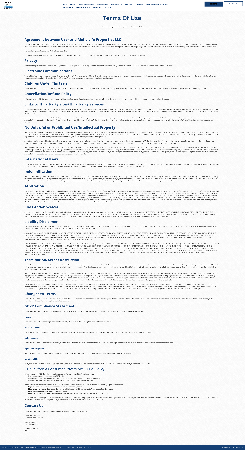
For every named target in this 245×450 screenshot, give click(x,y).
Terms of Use (81, 447)
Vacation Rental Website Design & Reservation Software (36, 447)
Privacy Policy (69, 447)
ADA (89, 447)
